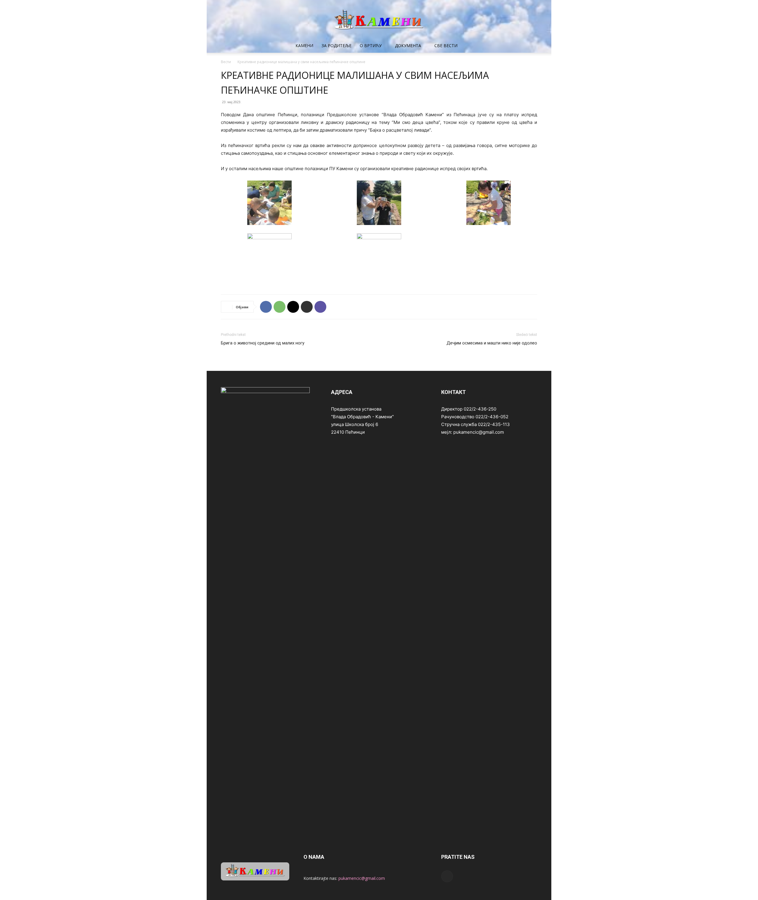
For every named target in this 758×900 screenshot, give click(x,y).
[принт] (307, 307)
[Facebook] (266, 307)
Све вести (445, 45)
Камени (304, 45)
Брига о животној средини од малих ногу (262, 343)
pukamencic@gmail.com (361, 878)
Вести (226, 61)
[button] (530, 46)
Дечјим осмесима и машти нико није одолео (492, 343)
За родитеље (336, 45)
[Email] (293, 307)
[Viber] (320, 307)
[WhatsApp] (279, 307)
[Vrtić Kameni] (379, 19)
